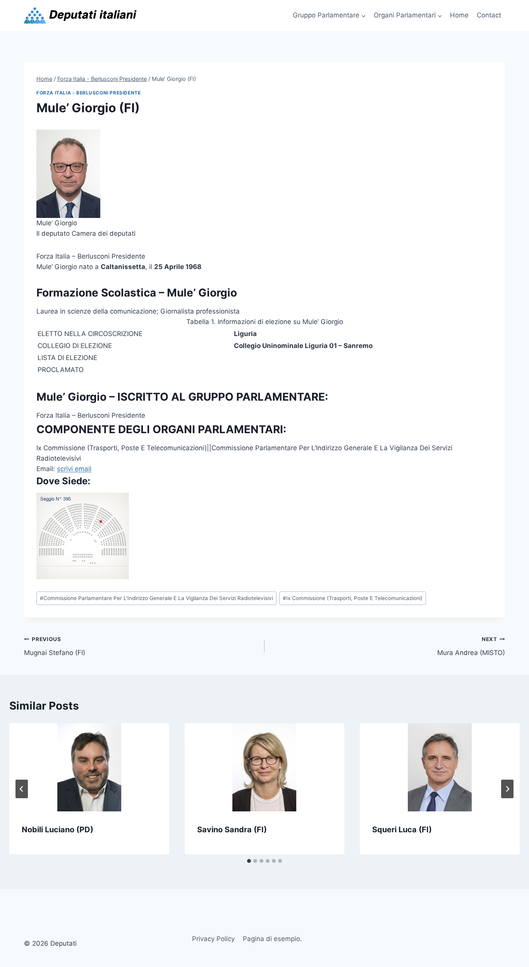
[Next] (507, 789)
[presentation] (89, 767)
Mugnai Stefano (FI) (54, 646)
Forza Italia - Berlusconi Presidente (88, 93)
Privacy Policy (213, 939)
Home (459, 15)
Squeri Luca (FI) (402, 829)
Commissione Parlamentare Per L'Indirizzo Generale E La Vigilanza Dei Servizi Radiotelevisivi (156, 598)
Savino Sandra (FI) (232, 829)
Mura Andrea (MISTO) (471, 646)
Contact (489, 15)
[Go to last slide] (21, 789)
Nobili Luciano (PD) (57, 829)
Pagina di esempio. (272, 939)
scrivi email (74, 469)
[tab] (249, 861)
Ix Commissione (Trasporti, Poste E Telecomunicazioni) (353, 598)
